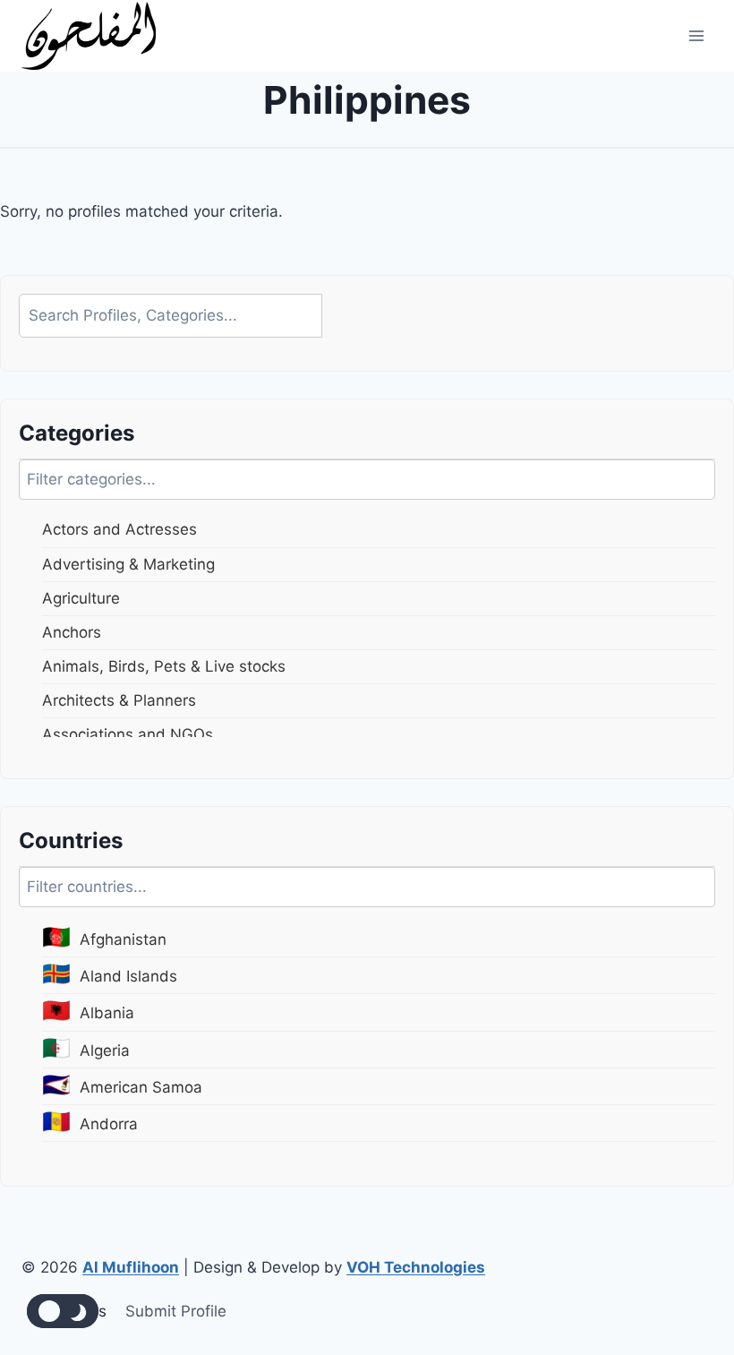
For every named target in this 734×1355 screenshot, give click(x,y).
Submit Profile (175, 1311)
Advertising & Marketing (128, 564)
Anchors (71, 632)
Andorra (90, 1121)
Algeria (86, 1047)
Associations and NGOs (127, 734)
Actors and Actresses (119, 529)
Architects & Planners (119, 700)
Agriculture (81, 598)
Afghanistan (104, 936)
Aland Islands (109, 973)
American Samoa (122, 1084)
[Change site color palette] (62, 1311)
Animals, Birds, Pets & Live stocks (164, 666)
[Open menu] (696, 35)
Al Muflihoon (130, 1267)
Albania (88, 1010)
